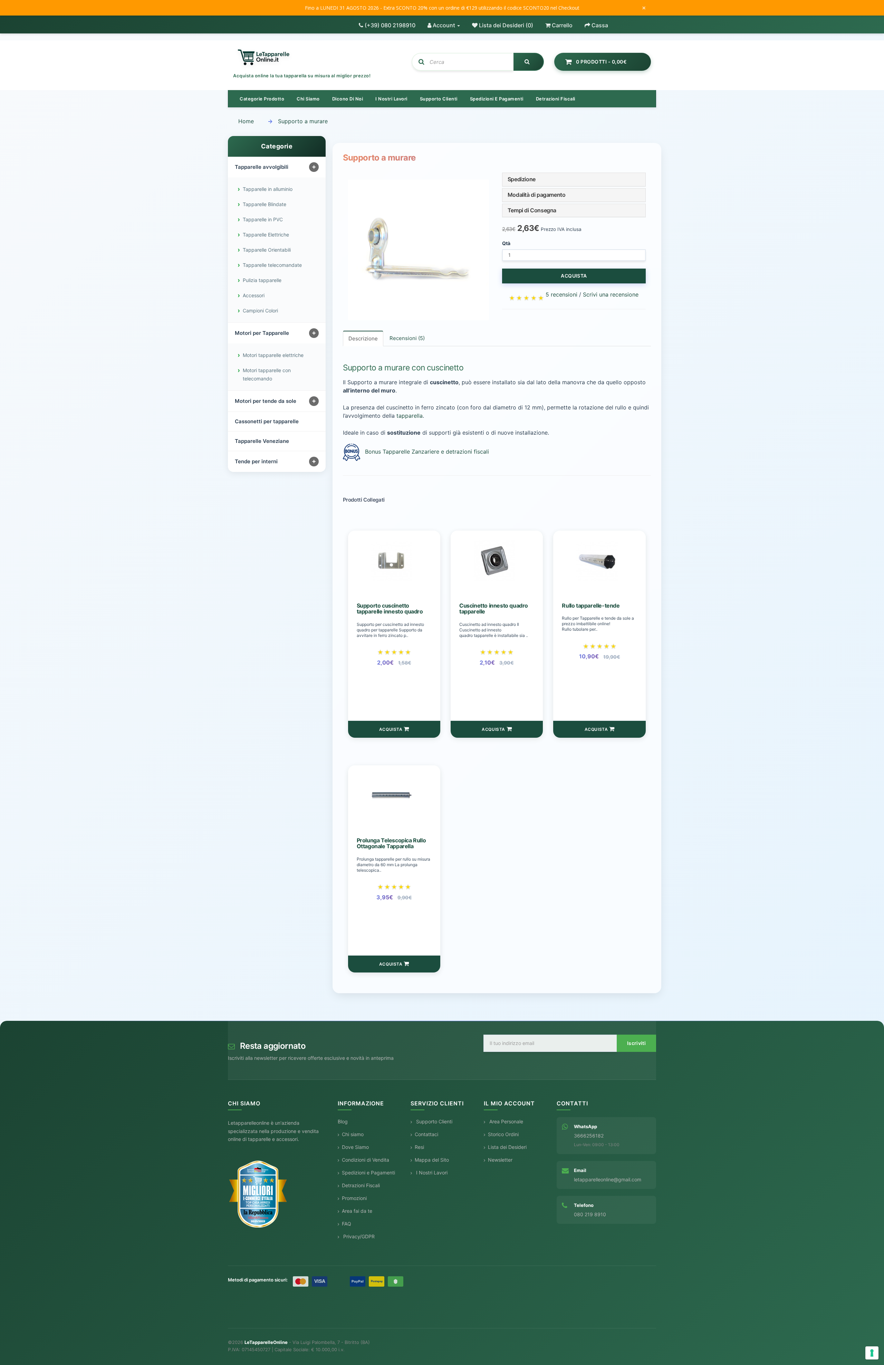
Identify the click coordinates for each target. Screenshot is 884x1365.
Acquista (574, 276)
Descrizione (363, 338)
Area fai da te (357, 1211)
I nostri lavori (391, 98)
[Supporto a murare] (418, 250)
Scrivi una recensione (610, 294)
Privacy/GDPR (358, 1236)
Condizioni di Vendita (365, 1160)
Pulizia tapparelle (262, 280)
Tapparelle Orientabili (267, 250)
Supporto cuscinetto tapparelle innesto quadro (390, 608)
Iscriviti (636, 1043)
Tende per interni (256, 461)
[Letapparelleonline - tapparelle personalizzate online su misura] (317, 57)
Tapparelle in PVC (263, 219)
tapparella (409, 415)
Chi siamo (308, 98)
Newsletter (500, 1160)
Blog (343, 1121)
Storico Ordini (503, 1134)
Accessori (254, 295)
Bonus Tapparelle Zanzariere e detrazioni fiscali (427, 451)
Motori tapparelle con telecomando (267, 374)
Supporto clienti (439, 98)
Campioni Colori (260, 310)
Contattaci (426, 1134)
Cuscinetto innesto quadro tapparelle (493, 608)
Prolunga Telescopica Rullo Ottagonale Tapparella (391, 843)
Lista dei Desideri (507, 1147)
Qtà (506, 243)
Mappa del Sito (432, 1160)
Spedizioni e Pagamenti (368, 1172)
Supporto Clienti (433, 1121)
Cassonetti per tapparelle (267, 421)
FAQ (346, 1224)
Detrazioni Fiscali (555, 98)
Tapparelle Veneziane (262, 441)
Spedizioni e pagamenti (496, 98)
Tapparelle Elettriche (266, 235)
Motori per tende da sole (265, 401)
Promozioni (354, 1198)
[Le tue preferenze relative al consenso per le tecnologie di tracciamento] (871, 1352)
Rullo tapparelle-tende (590, 605)
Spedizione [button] (522, 179)
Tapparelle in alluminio (267, 189)
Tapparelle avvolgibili (261, 167)
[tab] (573, 179)
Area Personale (505, 1121)
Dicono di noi (347, 98)
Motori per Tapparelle (262, 333)
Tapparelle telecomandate (272, 265)
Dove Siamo (355, 1147)
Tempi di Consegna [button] (532, 210)
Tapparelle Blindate (264, 204)
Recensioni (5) (407, 338)
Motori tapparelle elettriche (273, 355)
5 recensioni (561, 294)
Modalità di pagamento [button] (537, 194)
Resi (419, 1147)
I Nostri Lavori (431, 1172)
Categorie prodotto (262, 98)
